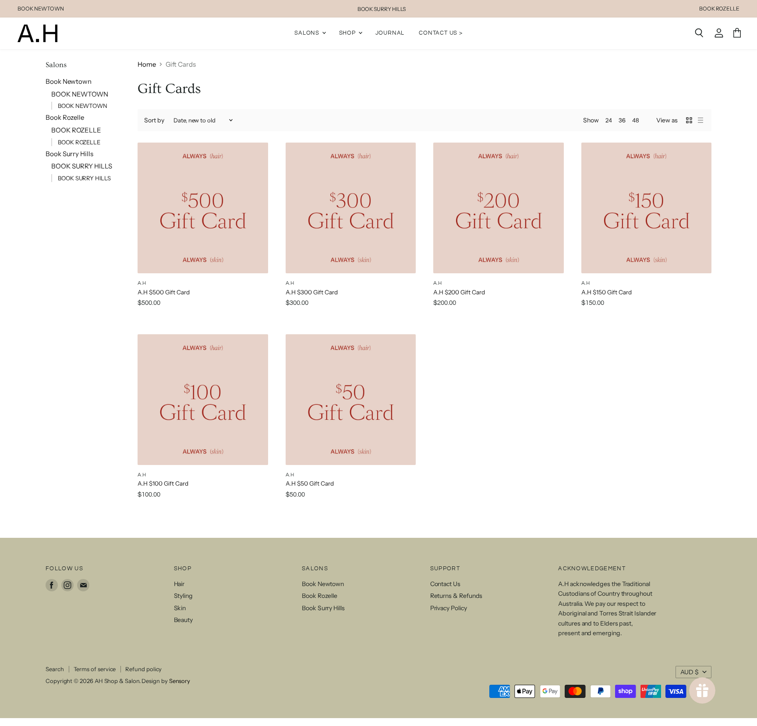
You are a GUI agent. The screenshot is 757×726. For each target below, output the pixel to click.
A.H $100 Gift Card (163, 483)
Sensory (179, 680)
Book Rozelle (65, 117)
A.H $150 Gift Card (606, 292)
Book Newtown (69, 81)
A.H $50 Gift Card (310, 483)
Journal (390, 33)
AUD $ (689, 672)
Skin (180, 608)
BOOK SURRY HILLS (381, 9)
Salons (307, 33)
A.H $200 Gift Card (459, 292)
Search (55, 668)
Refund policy (143, 668)
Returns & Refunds (456, 596)
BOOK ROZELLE (719, 9)
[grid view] (689, 120)
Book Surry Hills (69, 154)
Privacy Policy (448, 608)
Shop (348, 33)
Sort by (154, 120)
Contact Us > (441, 33)
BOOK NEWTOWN (41, 9)
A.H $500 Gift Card (164, 292)
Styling (183, 596)
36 (622, 120)
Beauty (183, 620)
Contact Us (445, 584)
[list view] (700, 120)
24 (608, 120)
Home (147, 64)
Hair (179, 584)
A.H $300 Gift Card (312, 292)
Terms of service (95, 668)
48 (635, 120)
